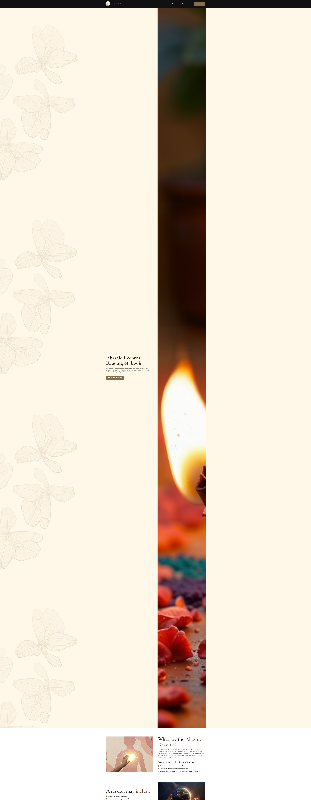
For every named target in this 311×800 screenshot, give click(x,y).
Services (174, 4)
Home (167, 4)
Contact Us (185, 4)
